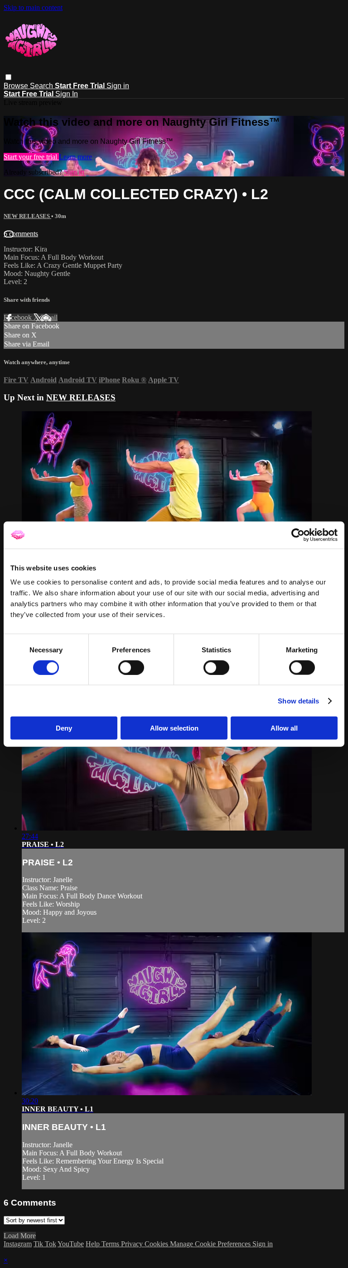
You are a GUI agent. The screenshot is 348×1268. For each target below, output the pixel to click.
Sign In (66, 94)
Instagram (18, 1244)
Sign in (117, 86)
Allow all (284, 728)
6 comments (21, 233)
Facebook (19, 317)
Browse (17, 86)
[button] (8, 77)
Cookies (157, 1244)
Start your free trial (31, 157)
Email (49, 317)
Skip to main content (33, 7)
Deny (64, 728)
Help (94, 1244)
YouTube (71, 1244)
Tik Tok (45, 1244)
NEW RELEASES (27, 216)
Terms (111, 1244)
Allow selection (174, 728)
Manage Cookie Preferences (211, 1244)
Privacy (133, 1244)
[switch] (131, 667)
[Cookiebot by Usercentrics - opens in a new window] (298, 534)
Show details (298, 700)
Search (42, 86)
